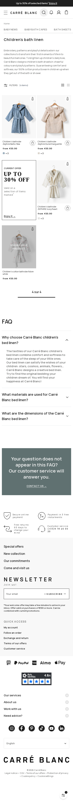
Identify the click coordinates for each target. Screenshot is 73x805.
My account (11, 627)
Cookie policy (28, 776)
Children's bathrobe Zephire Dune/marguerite (50, 142)
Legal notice (11, 773)
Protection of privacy (57, 773)
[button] (51, 12)
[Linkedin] (61, 728)
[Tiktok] (42, 728)
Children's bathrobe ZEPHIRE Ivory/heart (47, 207)
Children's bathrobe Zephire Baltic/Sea (12, 142)
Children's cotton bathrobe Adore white (18, 272)
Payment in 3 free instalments (58, 516)
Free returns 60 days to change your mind (21, 528)
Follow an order (13, 632)
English (11, 743)
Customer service (14, 648)
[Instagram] (12, 728)
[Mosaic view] (68, 85)
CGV (22, 773)
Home (7, 23)
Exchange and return (16, 638)
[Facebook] (22, 728)
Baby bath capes (36, 29)
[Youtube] (51, 728)
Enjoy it (53, 3)
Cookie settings (45, 776)
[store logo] (23, 12)
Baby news (11, 29)
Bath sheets (62, 29)
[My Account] (59, 12)
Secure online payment (21, 516)
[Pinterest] (32, 728)
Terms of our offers (15, 643)
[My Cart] (66, 12)
